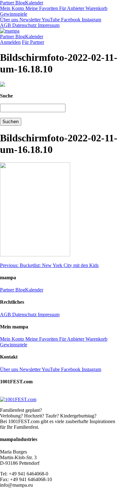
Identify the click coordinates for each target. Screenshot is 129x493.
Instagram (90, 19)
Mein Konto (12, 8)
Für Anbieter (71, 8)
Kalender (34, 2)
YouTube (50, 19)
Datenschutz (24, 25)
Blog (19, 2)
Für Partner (33, 42)
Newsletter (29, 19)
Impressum (48, 25)
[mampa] (9, 31)
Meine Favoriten (41, 8)
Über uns (9, 19)
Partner (7, 2)
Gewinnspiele (13, 14)
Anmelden (10, 42)
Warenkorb (95, 8)
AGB (5, 25)
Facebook (70, 19)
